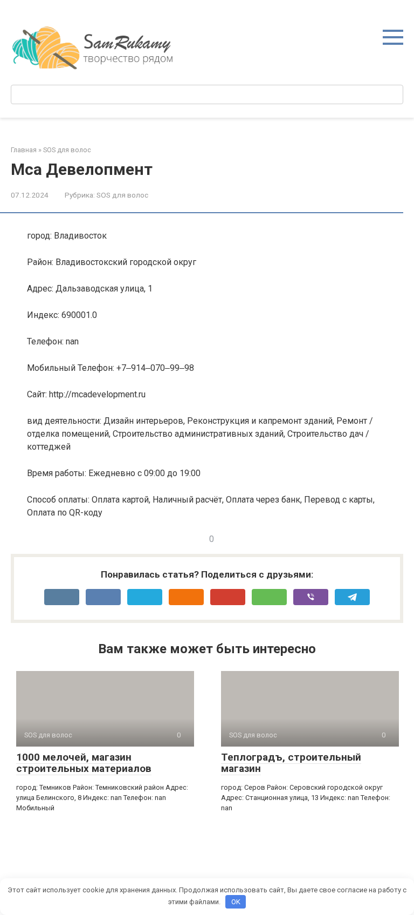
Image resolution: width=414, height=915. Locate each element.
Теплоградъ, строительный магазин (291, 763)
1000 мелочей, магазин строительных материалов (83, 763)
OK (235, 902)
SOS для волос (122, 195)
